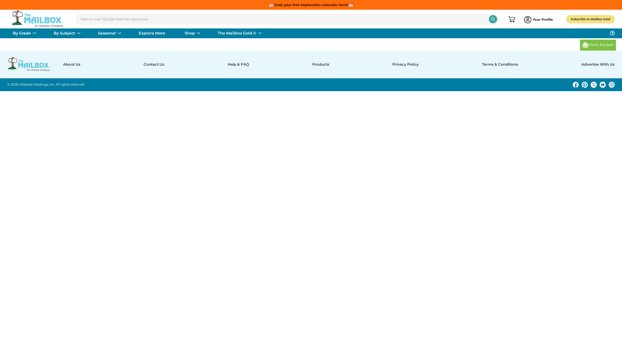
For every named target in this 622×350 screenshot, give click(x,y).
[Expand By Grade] (34, 33)
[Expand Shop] (198, 33)
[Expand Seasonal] (119, 33)
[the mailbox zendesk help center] (612, 33)
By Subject (64, 33)
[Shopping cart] (511, 19)
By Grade (22, 33)
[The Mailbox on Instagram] (612, 85)
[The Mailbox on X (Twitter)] (594, 85)
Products (320, 64)
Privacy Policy (405, 64)
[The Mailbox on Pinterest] (585, 85)
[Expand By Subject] (78, 33)
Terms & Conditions (500, 64)
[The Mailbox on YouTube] (603, 85)
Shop (190, 33)
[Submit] (493, 19)
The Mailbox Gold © (237, 33)
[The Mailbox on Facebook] (576, 85)
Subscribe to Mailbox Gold (590, 19)
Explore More (152, 33)
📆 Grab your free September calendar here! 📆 (311, 5)
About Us (71, 64)
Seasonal (107, 33)
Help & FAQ (238, 64)
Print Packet (600, 45)
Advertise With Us (598, 64)
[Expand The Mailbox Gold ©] (260, 33)
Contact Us (154, 64)
